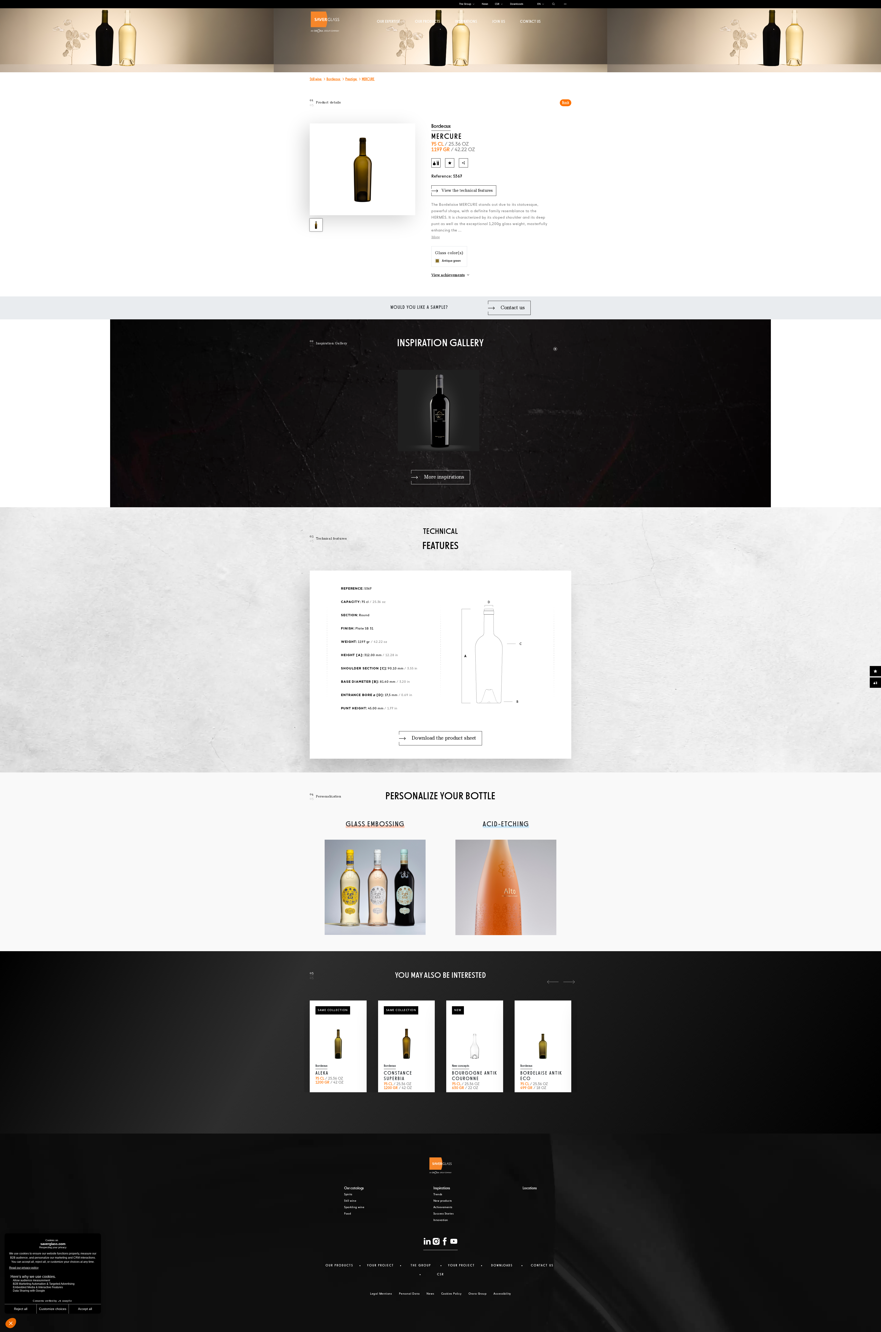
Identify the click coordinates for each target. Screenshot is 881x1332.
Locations (530, 1188)
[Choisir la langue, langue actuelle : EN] (543, 4)
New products (442, 1201)
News (485, 4)
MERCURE (368, 79)
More (435, 237)
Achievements (442, 1207)
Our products (427, 22)
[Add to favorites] (449, 162)
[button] (547, 343)
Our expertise (388, 22)
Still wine (316, 79)
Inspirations (466, 22)
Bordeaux (333, 79)
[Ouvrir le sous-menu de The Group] (473, 4)
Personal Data (409, 1294)
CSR (497, 4)
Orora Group (477, 1294)
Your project (380, 1265)
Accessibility (502, 1294)
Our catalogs (354, 1188)
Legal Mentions (381, 1294)
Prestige (351, 79)
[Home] (325, 22)
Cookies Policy (451, 1294)
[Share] (463, 163)
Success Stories (443, 1213)
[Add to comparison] (435, 162)
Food (347, 1213)
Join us (498, 22)
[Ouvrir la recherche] (553, 4)
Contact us (530, 22)
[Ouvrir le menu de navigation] (565, 4)
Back (565, 103)
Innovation (440, 1220)
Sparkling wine (354, 1207)
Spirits (348, 1194)
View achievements (448, 275)
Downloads (516, 4)
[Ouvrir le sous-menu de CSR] (501, 4)
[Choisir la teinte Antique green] (437, 261)
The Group (465, 4)
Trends (437, 1194)
